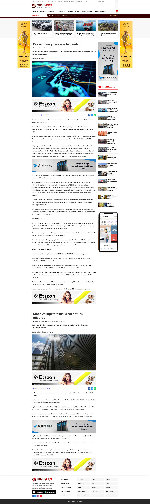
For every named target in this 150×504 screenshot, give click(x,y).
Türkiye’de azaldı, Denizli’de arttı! (58, 15)
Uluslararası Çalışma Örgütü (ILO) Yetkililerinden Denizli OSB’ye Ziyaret (63, 35)
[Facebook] (33, 496)
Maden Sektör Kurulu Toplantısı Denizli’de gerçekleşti (112, 150)
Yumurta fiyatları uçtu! (112, 133)
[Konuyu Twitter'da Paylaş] (92, 115)
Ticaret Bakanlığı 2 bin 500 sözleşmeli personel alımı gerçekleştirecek (112, 175)
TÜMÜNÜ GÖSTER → (113, 15)
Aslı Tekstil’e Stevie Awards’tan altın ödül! (112, 189)
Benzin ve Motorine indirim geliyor (112, 197)
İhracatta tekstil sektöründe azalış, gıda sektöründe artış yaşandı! (85, 35)
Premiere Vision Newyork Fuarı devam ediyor (112, 157)
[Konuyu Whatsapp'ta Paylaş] (95, 115)
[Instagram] (38, 496)
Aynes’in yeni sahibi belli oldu (112, 180)
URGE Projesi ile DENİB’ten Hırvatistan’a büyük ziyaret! (112, 142)
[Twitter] (35, 496)
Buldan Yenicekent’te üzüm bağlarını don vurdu (108, 34)
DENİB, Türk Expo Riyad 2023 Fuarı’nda (112, 125)
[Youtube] (41, 496)
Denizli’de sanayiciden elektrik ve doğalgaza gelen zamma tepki (112, 206)
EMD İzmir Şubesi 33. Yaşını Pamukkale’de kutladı (112, 166)
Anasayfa (35, 48)
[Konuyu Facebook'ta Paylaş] (89, 115)
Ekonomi (41, 48)
